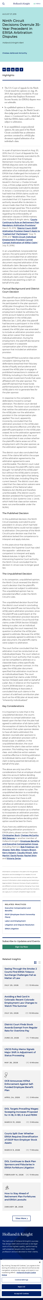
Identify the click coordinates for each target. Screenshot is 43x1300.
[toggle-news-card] (35, 962)
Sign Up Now (21, 947)
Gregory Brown (28, 850)
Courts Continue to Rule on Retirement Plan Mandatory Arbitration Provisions (20, 222)
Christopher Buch (11, 835)
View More (21, 1218)
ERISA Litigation (12, 929)
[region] (21, 1279)
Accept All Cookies (21, 1293)
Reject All (21, 1287)
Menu (38, 4)
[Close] (39, 1262)
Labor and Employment (15, 921)
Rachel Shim (30, 855)
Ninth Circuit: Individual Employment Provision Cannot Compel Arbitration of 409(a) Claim (19, 240)
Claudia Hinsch (24, 853)
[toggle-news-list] (39, 962)
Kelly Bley (15, 850)
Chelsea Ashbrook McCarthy (14, 53)
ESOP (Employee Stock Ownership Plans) (20, 915)
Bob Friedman (28, 847)
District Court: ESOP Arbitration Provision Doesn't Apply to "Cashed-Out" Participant (21, 231)
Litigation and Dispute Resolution (19, 925)
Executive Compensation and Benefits (18, 909)
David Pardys (16, 855)
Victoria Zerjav (14, 858)
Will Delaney (8, 838)
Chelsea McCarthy (30, 835)
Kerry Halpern (9, 853)
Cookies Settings (21, 1280)
